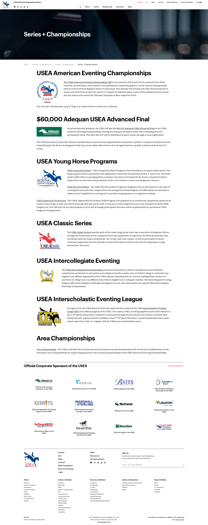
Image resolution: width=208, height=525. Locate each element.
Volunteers (61, 509)
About (26, 480)
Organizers (61, 512)
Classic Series (62, 498)
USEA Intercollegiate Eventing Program (84, 270)
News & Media (160, 480)
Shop (153, 2)
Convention (93, 483)
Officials (124, 487)
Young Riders (94, 492)
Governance (27, 487)
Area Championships (46, 350)
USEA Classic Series (80, 233)
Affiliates (26, 494)
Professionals (94, 485)
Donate (140, 2)
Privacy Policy (41, 519)
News (156, 483)
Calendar (61, 483)
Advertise (157, 492)
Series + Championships (65, 489)
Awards (60, 505)
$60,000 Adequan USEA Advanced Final (136, 129)
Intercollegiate (62, 501)
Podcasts (157, 489)
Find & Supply (180, 519)
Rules (59, 487)
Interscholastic (62, 503)
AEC (59, 492)
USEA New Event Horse (78, 187)
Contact (160, 2)
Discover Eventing (187, 2)
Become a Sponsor (176, 366)
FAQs (92, 452)
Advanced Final (62, 494)
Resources (94, 456)
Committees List (29, 498)
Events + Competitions (41, 64)
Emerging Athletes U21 (97, 494)
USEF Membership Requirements (100, 501)
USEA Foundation (172, 2)
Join (147, 2)
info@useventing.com (104, 522)
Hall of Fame (27, 496)
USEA (26, 64)
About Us (26, 483)
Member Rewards (95, 496)
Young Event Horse (63, 496)
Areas (25, 492)
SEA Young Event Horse (80, 171)
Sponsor (26, 501)
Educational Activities (128, 485)
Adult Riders (94, 489)
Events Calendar (65, 480)
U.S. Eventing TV (159, 487)
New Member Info (95, 498)
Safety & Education (130, 480)
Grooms (92, 487)
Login (200, 2)
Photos (156, 485)
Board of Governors (30, 485)
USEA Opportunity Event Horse (51, 201)
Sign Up (125, 453)
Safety (124, 489)
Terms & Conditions (30, 519)
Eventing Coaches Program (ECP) (132, 483)
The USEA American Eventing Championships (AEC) (88, 82)
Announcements (97, 459)
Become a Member (98, 480)
